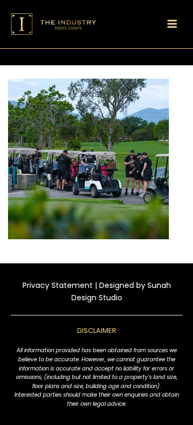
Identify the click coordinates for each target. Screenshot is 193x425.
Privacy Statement (58, 285)
